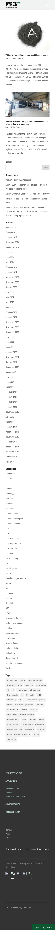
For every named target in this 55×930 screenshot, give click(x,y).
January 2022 (11, 352)
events (8, 573)
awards (9, 478)
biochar (22, 680)
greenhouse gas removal (16, 578)
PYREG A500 (32, 720)
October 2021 (11, 362)
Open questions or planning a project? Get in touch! (27, 849)
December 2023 (12, 277)
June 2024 (10, 257)
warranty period (11, 739)
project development (14, 623)
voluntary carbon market (16, 663)
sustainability (41, 729)
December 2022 (12, 322)
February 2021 (11, 392)
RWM (21, 729)
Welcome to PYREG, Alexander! (19, 180)
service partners (12, 638)
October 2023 (11, 287)
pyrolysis (41, 720)
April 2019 (10, 417)
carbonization (29, 685)
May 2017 (10, 461)
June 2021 (10, 382)
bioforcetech (11, 685)
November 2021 (12, 357)
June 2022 (10, 342)
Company (19, 58)
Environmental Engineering (36, 700)
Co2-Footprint (11, 548)
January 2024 (11, 272)
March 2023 (10, 307)
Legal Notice (11, 863)
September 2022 (12, 332)
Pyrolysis (9, 628)
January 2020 (11, 407)
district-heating (11, 700)
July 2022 (10, 337)
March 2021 (10, 387)
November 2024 (12, 242)
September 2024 (12, 247)
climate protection (13, 543)
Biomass (9, 498)
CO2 (22, 695)
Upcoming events (43, 927)
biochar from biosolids (35, 680)
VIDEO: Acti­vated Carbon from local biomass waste (27, 55)
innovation (10, 593)
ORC (7, 608)
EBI (25, 700)
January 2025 (11, 237)
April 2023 (10, 302)
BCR (7, 483)
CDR (7, 533)
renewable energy (13, 633)
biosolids (9, 503)
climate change (12, 538)
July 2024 (10, 252)
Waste (8, 668)
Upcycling (36, 734)
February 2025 (11, 232)
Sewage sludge (29, 729)
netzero (24, 710)
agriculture (10, 473)
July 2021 (10, 377)
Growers (9, 583)
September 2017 (12, 456)
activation (10, 680)
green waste (29, 705)
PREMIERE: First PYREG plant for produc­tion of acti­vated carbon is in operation (27, 122)
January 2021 (11, 397)
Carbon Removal (41, 685)
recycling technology (13, 724)
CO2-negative (30, 695)
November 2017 (12, 451)
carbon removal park (14, 518)
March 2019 (10, 422)
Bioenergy (10, 493)
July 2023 (10, 292)
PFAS (8, 613)
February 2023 (11, 312)
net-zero (9, 598)
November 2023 (12, 282)
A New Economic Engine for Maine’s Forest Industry (28, 193)
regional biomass (27, 724)
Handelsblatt (39, 705)
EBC (7, 563)
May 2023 (10, 297)
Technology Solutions (13, 734)
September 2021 (12, 367)
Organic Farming (12, 715)
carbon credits (12, 513)
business (9, 508)
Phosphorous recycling (26, 715)
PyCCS (24, 720)
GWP (8, 588)
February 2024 (11, 267)
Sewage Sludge (12, 643)
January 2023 (11, 317)
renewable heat (40, 724)
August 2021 (11, 372)
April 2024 (10, 262)
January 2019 (11, 427)
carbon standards (13, 523)
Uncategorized (12, 658)
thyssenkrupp (26, 734)
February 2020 (11, 402)
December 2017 (12, 446)
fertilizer (9, 705)
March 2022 (10, 347)
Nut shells (10, 603)
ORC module (33, 710)
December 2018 (12, 431)
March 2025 (10, 227)
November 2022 (12, 327)
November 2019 (12, 412)
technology (10, 653)
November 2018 (12, 436)
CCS (7, 528)
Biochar (9, 488)
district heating (12, 558)
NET (18, 710)
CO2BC (39, 695)
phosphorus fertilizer (14, 618)
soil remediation (12, 648)
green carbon (18, 705)
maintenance (11, 710)
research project (12, 729)
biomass (19, 685)
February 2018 (11, 441)
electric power (12, 568)
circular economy (22, 690)
